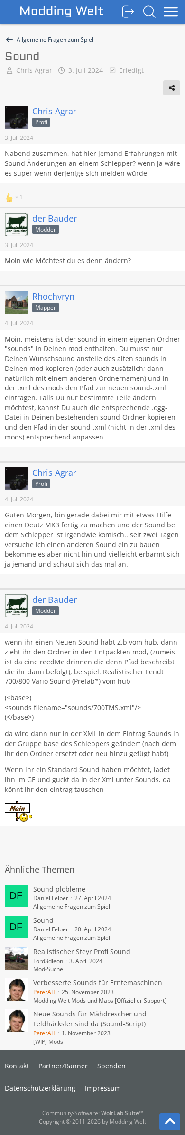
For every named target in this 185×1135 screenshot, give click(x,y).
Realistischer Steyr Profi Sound (81, 951)
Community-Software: (92, 1113)
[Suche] (149, 11)
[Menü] (170, 11)
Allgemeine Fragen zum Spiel (71, 907)
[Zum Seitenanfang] (169, 1121)
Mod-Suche (48, 969)
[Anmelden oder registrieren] (128, 11)
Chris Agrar (34, 70)
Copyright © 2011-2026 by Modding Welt (92, 1122)
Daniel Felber (50, 898)
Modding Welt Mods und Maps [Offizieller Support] (99, 1001)
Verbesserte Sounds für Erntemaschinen (97, 982)
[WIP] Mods (48, 1042)
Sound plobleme (59, 889)
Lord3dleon (48, 961)
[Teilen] (171, 87)
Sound (43, 920)
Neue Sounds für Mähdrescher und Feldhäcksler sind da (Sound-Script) (90, 1018)
